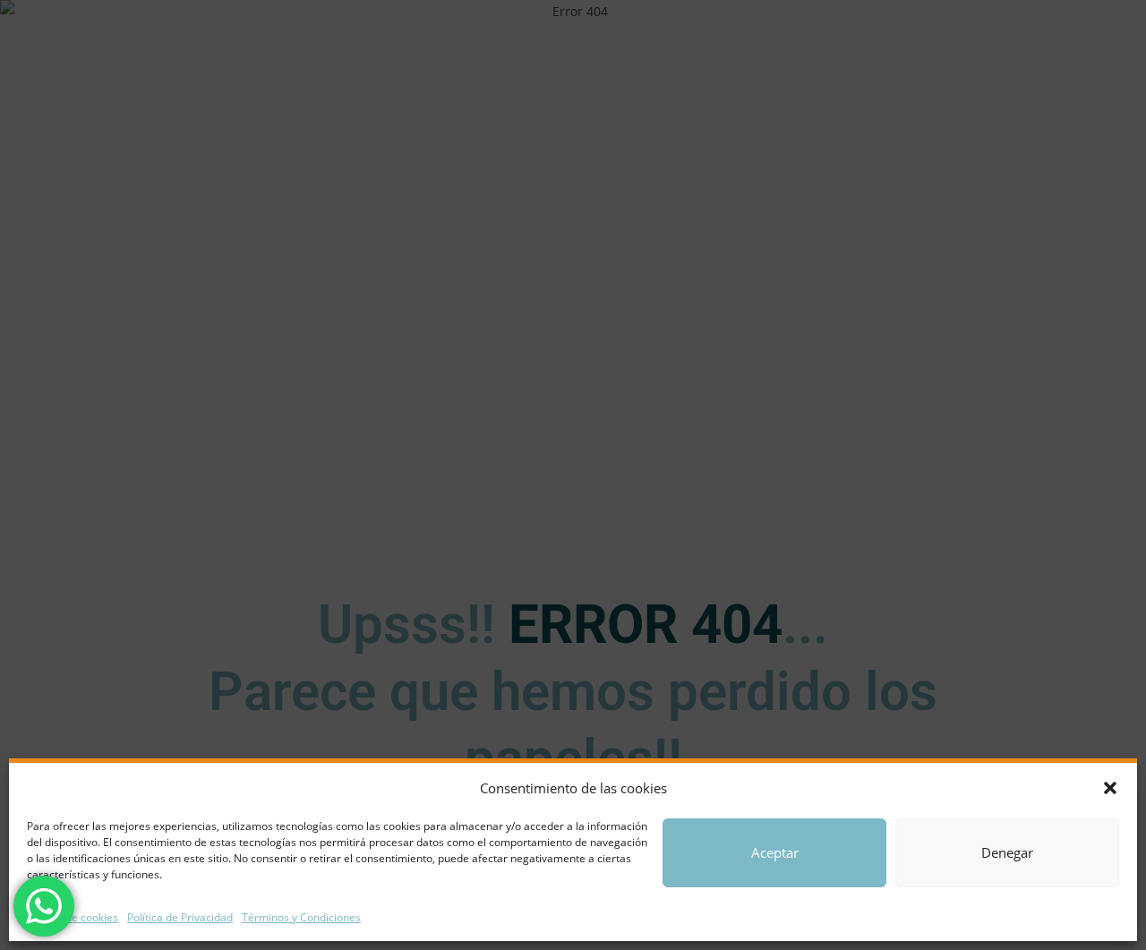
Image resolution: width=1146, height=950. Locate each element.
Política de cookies (72, 917)
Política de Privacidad (180, 917)
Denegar (1007, 852)
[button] (1110, 788)
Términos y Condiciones (301, 917)
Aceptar (775, 852)
